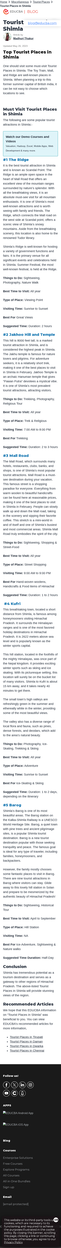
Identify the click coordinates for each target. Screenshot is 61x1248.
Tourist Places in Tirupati (26, 1037)
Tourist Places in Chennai (27, 1050)
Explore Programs (16, 1169)
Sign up (8, 1187)
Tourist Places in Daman (26, 1041)
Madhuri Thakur (23, 38)
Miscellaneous (20, 2)
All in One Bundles (16, 1181)
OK (56, 1219)
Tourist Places (41, 2)
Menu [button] (51, 12)
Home (3, 2)
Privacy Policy (13, 1242)
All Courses (11, 1175)
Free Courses (13, 1163)
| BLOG (31, 11)
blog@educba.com (42, 23)
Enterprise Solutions (18, 1157)
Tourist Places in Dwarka (26, 1046)
